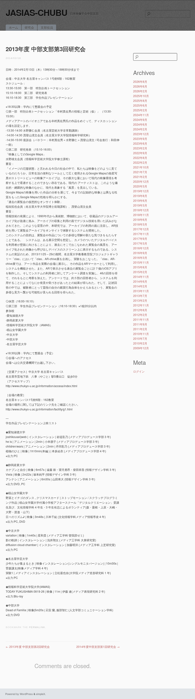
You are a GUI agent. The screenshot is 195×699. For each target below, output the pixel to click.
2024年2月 (140, 129)
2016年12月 (141, 248)
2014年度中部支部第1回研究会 (98, 647)
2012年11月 (141, 305)
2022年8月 (140, 158)
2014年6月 (140, 281)
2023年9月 (140, 139)
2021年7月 (140, 172)
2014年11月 (141, 277)
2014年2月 (140, 286)
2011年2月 (140, 329)
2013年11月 (141, 291)
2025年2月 (140, 110)
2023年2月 (140, 148)
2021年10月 (141, 167)
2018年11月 (141, 215)
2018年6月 (140, 219)
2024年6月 (140, 124)
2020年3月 (140, 186)
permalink (37, 627)
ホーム (13, 27)
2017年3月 (140, 243)
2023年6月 (140, 143)
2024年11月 (141, 115)
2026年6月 (140, 86)
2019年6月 (140, 200)
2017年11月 (141, 234)
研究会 (29, 27)
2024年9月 (140, 120)
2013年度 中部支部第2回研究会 (28, 647)
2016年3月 (140, 258)
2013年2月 (140, 300)
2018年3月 (140, 224)
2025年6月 (140, 105)
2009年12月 (141, 348)
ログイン (139, 371)
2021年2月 (140, 177)
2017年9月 (140, 238)
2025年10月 (141, 96)
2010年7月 (140, 338)
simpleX (40, 694)
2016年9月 (140, 253)
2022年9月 (140, 153)
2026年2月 (140, 91)
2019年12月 (141, 191)
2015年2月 (140, 272)
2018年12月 (141, 210)
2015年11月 (141, 262)
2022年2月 (140, 162)
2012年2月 (140, 315)
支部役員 (47, 27)
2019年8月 (140, 196)
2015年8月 (140, 267)
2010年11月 (141, 334)
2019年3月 (140, 205)
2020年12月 (141, 181)
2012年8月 (140, 310)
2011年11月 (141, 319)
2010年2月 (140, 343)
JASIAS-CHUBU (36, 12)
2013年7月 (140, 296)
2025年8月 (140, 100)
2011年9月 (140, 324)
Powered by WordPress (19, 694)
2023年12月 (141, 134)
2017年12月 (141, 229)
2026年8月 (140, 81)
